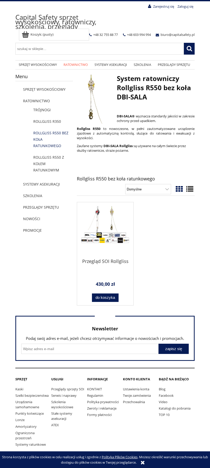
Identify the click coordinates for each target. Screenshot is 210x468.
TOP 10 (164, 414)
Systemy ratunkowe (30, 444)
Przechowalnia (134, 402)
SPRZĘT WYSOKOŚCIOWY (44, 89)
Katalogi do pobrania (175, 408)
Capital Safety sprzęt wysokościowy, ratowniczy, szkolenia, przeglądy (55, 22)
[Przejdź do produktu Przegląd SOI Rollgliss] (105, 230)
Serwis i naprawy (64, 395)
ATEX (55, 425)
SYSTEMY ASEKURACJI (41, 184)
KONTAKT (94, 389)
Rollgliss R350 (47, 121)
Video (163, 402)
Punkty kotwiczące (29, 413)
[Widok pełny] (189, 189)
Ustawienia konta (136, 389)
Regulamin (95, 395)
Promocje (32, 230)
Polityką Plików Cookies (120, 457)
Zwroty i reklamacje (102, 408)
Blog (162, 389)
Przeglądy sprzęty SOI (67, 389)
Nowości (31, 218)
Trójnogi (42, 109)
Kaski (19, 389)
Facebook (166, 395)
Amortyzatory (26, 426)
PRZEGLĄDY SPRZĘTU (41, 207)
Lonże (20, 420)
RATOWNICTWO (36, 100)
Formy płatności (99, 414)
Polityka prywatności (103, 402)
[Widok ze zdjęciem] (179, 189)
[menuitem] (37, 64)
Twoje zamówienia (137, 395)
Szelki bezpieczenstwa (32, 395)
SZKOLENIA (32, 195)
